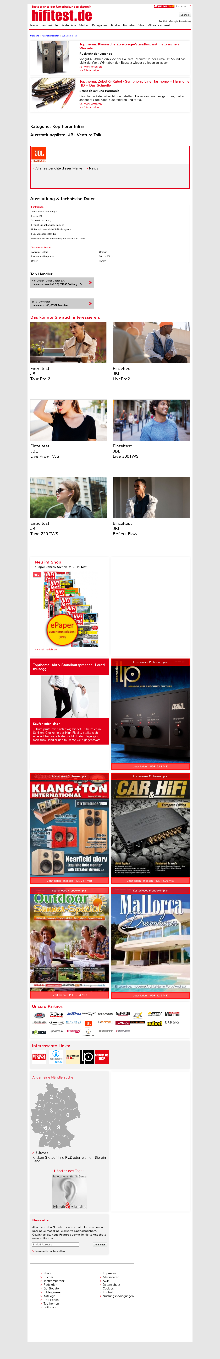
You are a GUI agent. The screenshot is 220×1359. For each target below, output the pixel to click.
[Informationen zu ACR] (39, 1015)
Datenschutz (111, 1285)
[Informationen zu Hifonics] (73, 1024)
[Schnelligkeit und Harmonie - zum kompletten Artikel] (54, 95)
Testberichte (49, 25)
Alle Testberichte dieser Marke (58, 168)
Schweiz (41, 1152)
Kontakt (108, 1292)
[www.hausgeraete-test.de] (56, 1067)
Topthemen (51, 1304)
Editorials (49, 1307)
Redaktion (50, 1285)
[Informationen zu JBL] (88, 1024)
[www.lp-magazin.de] (87, 1067)
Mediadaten (111, 1277)
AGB (106, 1281)
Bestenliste (68, 25)
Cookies (108, 1288)
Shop (141, 25)
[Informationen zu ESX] (137, 1015)
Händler (115, 25)
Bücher (48, 1277)
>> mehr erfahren (46, 649)
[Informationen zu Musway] (137, 1024)
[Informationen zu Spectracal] (56, 1032)
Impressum (110, 1273)
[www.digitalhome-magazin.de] (39, 1067)
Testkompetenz (53, 1281)
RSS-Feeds (51, 1300)
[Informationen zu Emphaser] (123, 1015)
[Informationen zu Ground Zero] (39, 1024)
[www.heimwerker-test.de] (73, 1067)
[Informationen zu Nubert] (154, 1024)
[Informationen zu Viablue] (88, 1032)
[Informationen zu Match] (105, 1024)
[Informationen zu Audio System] (56, 1015)
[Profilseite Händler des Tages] (69, 1208)
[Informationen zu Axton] (73, 1015)
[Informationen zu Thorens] (73, 1032)
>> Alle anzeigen (89, 70)
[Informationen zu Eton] (154, 1015)
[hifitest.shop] (102, 1067)
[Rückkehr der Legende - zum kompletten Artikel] (54, 58)
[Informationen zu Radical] (39, 1032)
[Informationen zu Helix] (56, 1024)
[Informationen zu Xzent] (105, 1032)
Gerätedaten (51, 1288)
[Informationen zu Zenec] (123, 1032)
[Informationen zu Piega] (172, 1024)
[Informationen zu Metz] (123, 1024)
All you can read (159, 25)
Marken (84, 25)
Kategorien (99, 25)
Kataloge (49, 1296)
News (34, 25)
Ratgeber (129, 25)
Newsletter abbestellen (50, 1251)
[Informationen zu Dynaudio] (105, 1015)
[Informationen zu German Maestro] (172, 1015)
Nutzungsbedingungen (118, 1296)
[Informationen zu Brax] (88, 1015)
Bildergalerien (52, 1292)
